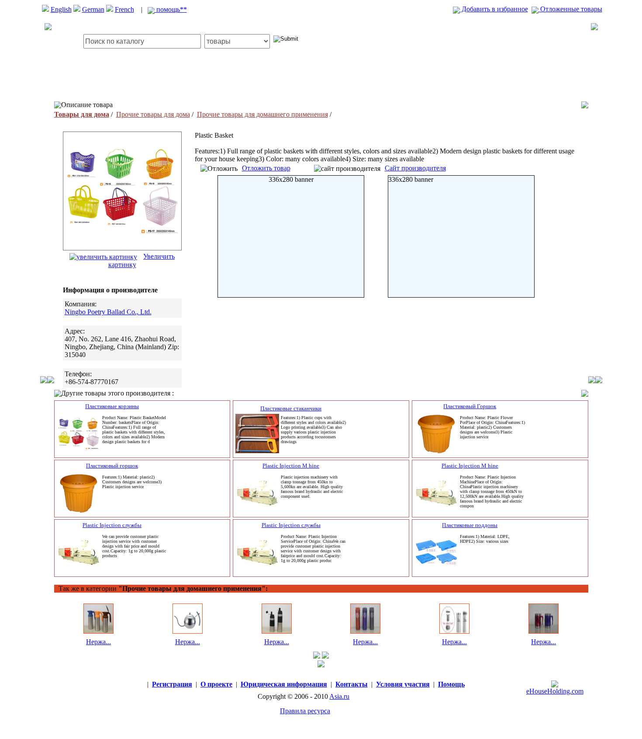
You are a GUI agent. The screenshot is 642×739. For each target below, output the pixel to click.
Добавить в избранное (494, 9)
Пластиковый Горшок (469, 406)
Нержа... (98, 641)
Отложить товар (266, 168)
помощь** (171, 9)
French (124, 9)
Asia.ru (339, 696)
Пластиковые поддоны (469, 525)
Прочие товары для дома (153, 114)
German (93, 9)
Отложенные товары (570, 9)
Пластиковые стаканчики (290, 408)
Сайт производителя (415, 168)
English (61, 9)
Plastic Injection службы (112, 525)
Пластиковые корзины (112, 406)
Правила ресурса (305, 711)
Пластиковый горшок (112, 465)
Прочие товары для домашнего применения (262, 114)
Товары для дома (81, 114)
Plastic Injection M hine (290, 465)
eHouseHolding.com (554, 691)
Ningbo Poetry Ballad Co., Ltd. (108, 312)
